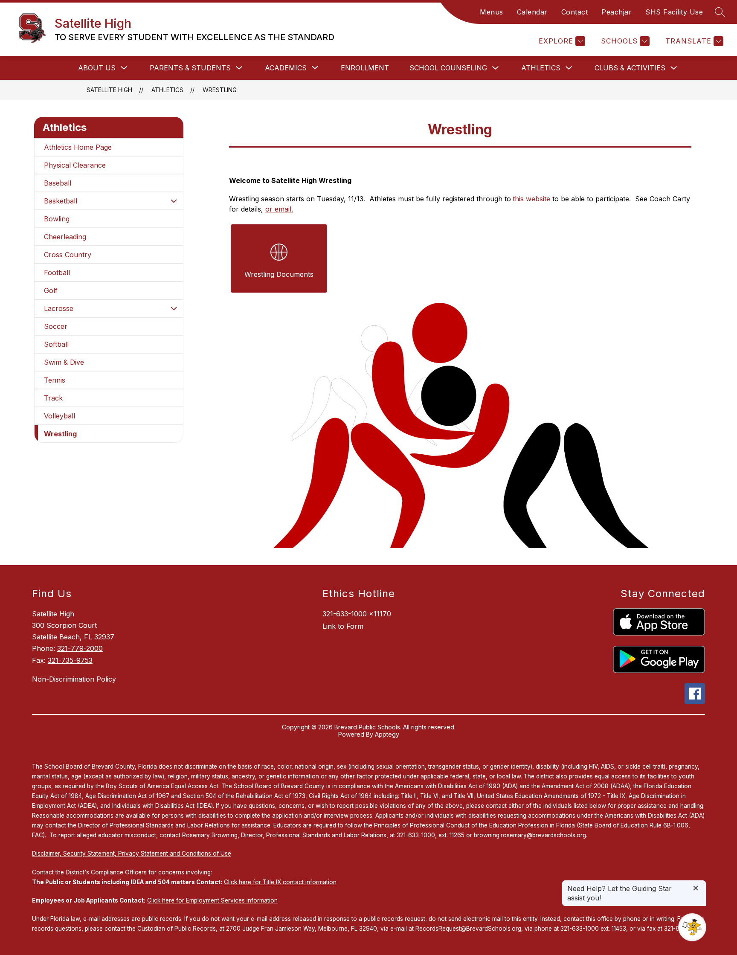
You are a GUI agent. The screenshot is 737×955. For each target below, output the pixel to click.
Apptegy (387, 734)
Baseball (57, 183)
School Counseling (448, 68)
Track (53, 398)
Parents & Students (190, 68)
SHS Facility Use (674, 12)
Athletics (540, 68)
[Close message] (695, 889)
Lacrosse (58, 308)
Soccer (55, 326)
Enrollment (365, 68)
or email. (279, 209)
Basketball (60, 201)
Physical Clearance (75, 165)
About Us (97, 68)
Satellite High (109, 89)
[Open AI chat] (692, 927)
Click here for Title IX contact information (280, 882)
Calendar (532, 12)
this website (531, 198)
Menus (491, 12)
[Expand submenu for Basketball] (173, 200)
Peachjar (616, 12)
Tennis (54, 380)
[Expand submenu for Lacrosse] (173, 308)
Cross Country (67, 254)
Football (57, 272)
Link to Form (342, 626)
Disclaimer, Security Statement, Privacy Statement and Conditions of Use (131, 853)
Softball (56, 344)
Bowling (57, 219)
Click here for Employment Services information (212, 900)
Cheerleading (65, 236)
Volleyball (59, 416)
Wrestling (220, 89)
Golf (51, 290)
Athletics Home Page (78, 147)
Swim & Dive (64, 362)
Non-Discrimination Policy (74, 679)
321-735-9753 (70, 660)
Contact (574, 12)
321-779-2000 (80, 648)
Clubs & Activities (630, 68)
